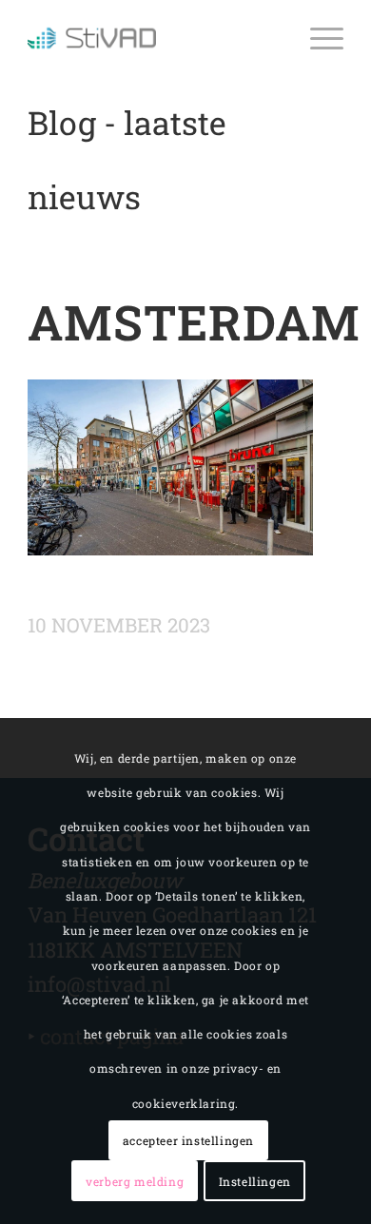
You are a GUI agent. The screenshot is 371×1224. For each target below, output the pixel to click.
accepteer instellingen (188, 1140)
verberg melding (135, 1181)
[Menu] (317, 38)
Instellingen (255, 1181)
